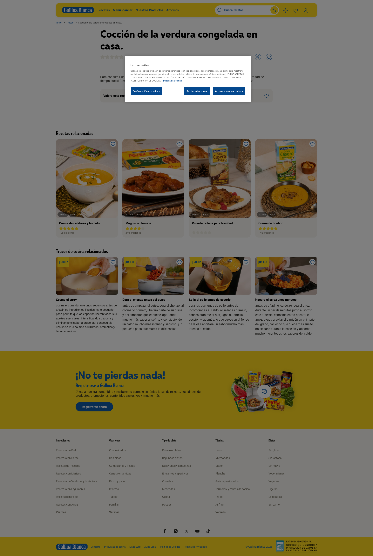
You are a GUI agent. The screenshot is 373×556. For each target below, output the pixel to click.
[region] (188, 79)
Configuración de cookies (146, 91)
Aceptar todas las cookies (229, 91)
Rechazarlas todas (197, 91)
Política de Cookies (172, 80)
